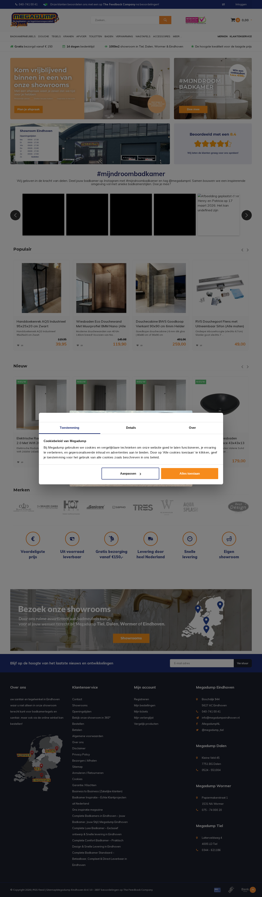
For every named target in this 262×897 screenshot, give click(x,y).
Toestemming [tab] (69, 427)
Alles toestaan (190, 473)
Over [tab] (192, 427)
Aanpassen (128, 473)
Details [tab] (131, 427)
